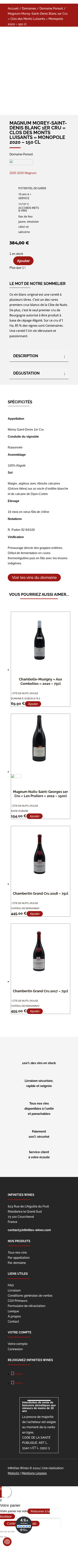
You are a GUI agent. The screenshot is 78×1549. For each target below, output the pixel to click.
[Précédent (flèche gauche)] (1, 1536)
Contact (13, 1321)
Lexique (13, 1311)
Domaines (29, 8)
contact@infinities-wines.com (29, 1230)
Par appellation (19, 1257)
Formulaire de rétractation (26, 1306)
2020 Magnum (26, 173)
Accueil (13, 8)
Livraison (14, 1290)
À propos (14, 1316)
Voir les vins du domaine (34, 577)
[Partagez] (5, 1531)
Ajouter (23, 261)
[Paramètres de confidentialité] (7, 1541)
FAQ (11, 1285)
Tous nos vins (17, 1252)
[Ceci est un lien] (31, 96)
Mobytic (14, 1473)
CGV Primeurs (17, 1301)
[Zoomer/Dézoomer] (12, 1531)
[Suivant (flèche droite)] (5, 1536)
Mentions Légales (34, 1473)
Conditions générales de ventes (30, 1295)
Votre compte (17, 1344)
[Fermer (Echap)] (1, 1531)
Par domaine (17, 1263)
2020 (13, 173)
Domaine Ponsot (51, 8)
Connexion (15, 1349)
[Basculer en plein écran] (9, 1531)
